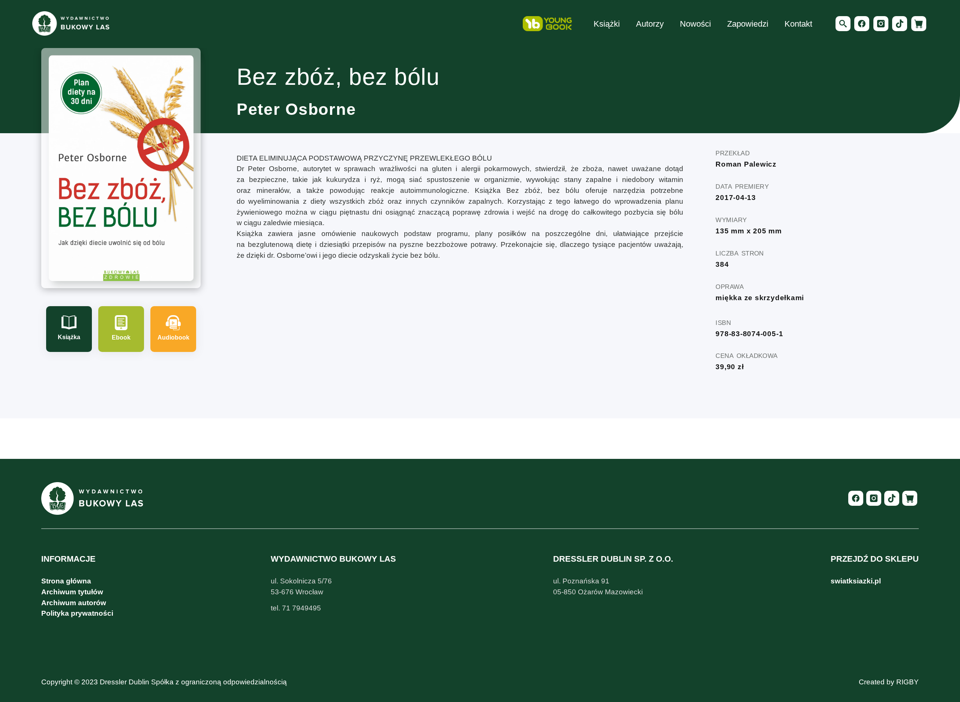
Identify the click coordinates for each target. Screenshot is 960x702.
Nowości (695, 24)
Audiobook (173, 337)
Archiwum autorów (73, 603)
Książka (69, 337)
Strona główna (66, 581)
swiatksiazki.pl (856, 581)
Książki (607, 24)
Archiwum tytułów (72, 592)
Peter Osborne (296, 109)
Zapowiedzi (747, 24)
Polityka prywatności (77, 613)
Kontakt (798, 24)
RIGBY (907, 682)
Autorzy (650, 24)
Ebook (121, 337)
